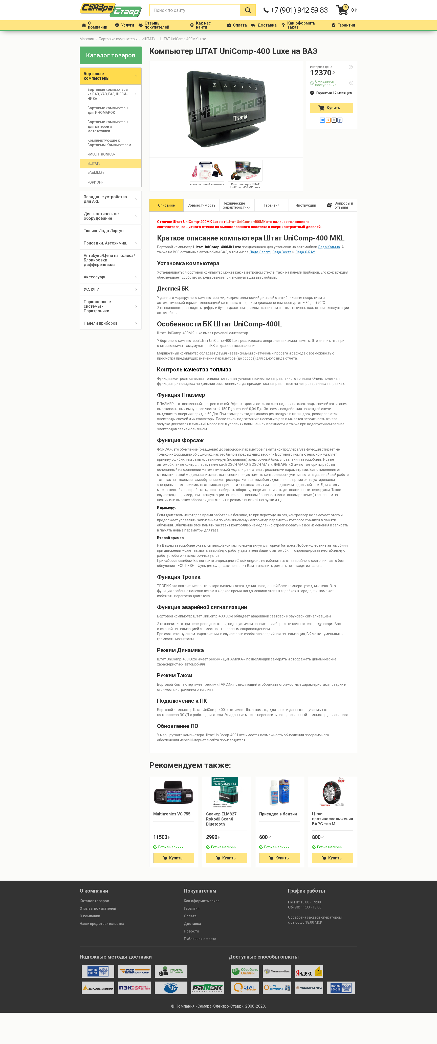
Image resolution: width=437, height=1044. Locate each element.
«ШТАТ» (149, 39)
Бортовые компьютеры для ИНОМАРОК (108, 110)
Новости (191, 931)
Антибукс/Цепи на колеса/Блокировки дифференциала (109, 260)
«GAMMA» (96, 173)
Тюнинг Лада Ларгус (103, 230)
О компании (90, 916)
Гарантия (192, 908)
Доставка (192, 924)
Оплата (190, 916)
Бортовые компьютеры (118, 39)
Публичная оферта (200, 939)
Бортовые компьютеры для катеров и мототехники (108, 126)
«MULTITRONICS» (102, 154)
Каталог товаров (94, 901)
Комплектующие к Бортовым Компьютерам (109, 142)
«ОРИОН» (95, 182)
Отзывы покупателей (98, 908)
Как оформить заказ (201, 901)
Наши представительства (102, 924)
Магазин (87, 39)
